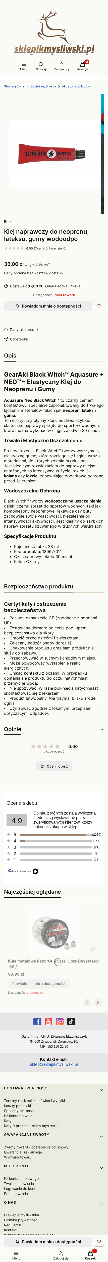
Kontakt (10, 1230)
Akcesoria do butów (76, 86)
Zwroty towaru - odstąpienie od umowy (36, 1147)
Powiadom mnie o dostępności (51, 306)
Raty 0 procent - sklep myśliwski (31, 1126)
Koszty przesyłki (17, 1105)
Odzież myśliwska (43, 86)
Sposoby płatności (19, 1110)
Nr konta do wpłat (19, 1116)
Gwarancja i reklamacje (23, 1152)
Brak (8, 221)
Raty (8, 1121)
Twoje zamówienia (19, 1183)
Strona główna (14, 86)
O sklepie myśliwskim (21, 1215)
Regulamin (12, 1225)
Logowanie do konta (20, 1188)
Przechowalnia (16, 1193)
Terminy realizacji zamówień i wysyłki (34, 1100)
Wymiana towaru (17, 1157)
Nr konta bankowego (21, 1178)
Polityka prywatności (21, 1220)
